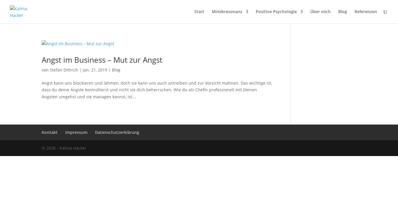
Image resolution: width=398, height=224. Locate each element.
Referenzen (366, 12)
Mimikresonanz (227, 12)
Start (199, 12)
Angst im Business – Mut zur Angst (102, 60)
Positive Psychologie (276, 12)
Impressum (76, 132)
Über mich (320, 12)
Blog (342, 12)
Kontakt (50, 132)
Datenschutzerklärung (117, 132)
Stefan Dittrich (64, 70)
